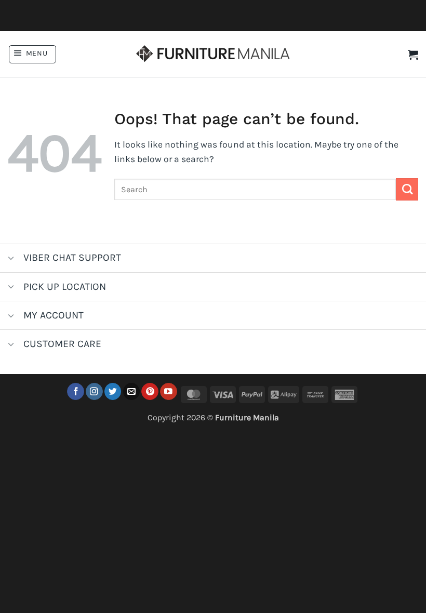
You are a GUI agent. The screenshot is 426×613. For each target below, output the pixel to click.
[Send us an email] (131, 391)
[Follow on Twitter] (113, 391)
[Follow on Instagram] (94, 391)
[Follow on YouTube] (168, 391)
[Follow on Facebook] (75, 391)
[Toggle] (11, 259)
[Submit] (407, 189)
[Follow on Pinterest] (149, 391)
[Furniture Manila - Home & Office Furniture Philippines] (213, 54)
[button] (32, 54)
